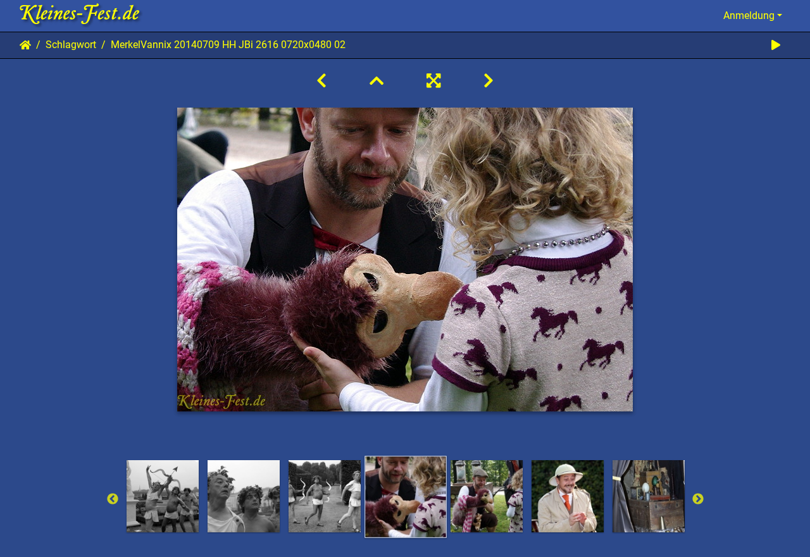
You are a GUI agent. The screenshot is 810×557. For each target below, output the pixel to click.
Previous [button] (112, 499)
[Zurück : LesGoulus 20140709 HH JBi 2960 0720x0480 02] (321, 81)
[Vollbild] (433, 81)
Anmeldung (749, 15)
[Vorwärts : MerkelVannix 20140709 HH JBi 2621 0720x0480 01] (488, 81)
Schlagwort (71, 45)
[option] (162, 496)
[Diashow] (775, 45)
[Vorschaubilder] (376, 81)
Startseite (25, 45)
